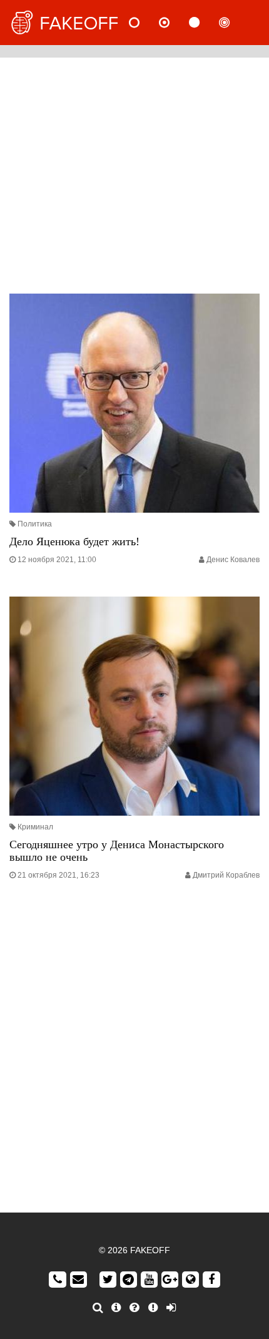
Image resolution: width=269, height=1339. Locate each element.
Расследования (235, 22)
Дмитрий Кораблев (226, 875)
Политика (35, 524)
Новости (145, 22)
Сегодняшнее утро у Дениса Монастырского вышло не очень (116, 850)
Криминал (35, 827)
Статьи (205, 22)
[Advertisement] (134, 172)
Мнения (175, 22)
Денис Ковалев (233, 559)
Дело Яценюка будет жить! (74, 541)
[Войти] (171, 1308)
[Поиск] (97, 1308)
